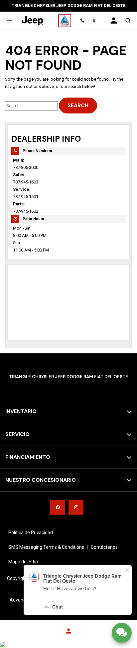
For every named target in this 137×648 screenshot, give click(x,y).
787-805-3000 (25, 167)
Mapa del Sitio (23, 561)
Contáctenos (104, 547)
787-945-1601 (25, 196)
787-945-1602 (25, 211)
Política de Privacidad (30, 532)
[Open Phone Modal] (82, 21)
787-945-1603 (25, 182)
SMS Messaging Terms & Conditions (46, 547)
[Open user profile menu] (113, 20)
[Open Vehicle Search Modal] (128, 21)
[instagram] (75, 507)
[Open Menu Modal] (9, 21)
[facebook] (57, 507)
